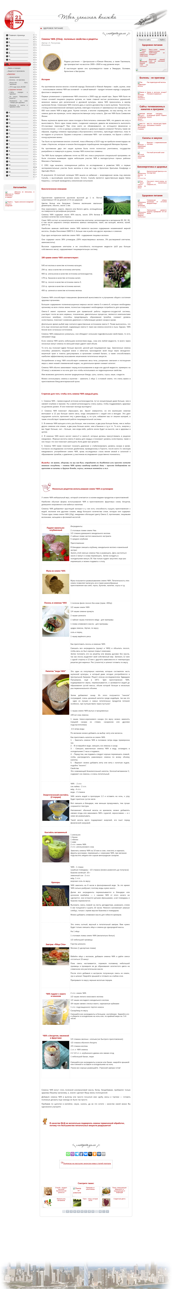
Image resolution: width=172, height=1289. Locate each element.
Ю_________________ (17, 172)
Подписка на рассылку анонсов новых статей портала (87, 1163)
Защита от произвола (16, 71)
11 (100, 1211)
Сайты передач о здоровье (19, 93)
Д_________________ (17, 53)
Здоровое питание (16, 89)
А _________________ (17, 39)
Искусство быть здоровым (19, 83)
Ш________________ (17, 165)
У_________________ (17, 147)
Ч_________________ (17, 161)
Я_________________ (17, 175)
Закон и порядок (14, 68)
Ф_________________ (17, 151)
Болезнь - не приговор (17, 80)
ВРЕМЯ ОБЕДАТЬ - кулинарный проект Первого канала (157, 115)
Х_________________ (17, 154)
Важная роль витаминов (61, 1199)
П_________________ (17, 133)
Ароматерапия (14, 77)
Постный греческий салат (155, 152)
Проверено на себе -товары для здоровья (19, 101)
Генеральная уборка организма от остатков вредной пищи (157, 201)
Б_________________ (17, 42)
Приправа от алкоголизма (90, 1188)
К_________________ (17, 116)
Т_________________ (17, 144)
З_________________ (17, 64)
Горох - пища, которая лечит (90, 1199)
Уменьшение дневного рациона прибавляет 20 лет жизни (157, 211)
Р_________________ (17, 137)
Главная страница (15, 35)
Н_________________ (17, 126)
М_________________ (17, 123)
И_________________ (17, 112)
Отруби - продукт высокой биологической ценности (61, 1190)
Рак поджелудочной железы (156, 82)
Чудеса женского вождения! (24, 202)
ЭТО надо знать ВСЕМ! (18, 87)
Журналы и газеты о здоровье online (19, 106)
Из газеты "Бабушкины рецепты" (19, 97)
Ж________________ (17, 60)
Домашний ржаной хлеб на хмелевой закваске (157, 61)
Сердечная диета (119, 1199)
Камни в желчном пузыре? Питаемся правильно (157, 93)
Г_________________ (17, 49)
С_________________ (17, 140)
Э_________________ (17, 168)
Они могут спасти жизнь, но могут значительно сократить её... (157, 182)
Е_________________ (17, 56)
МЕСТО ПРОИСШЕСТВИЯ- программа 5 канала (157, 124)
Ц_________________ (17, 158)
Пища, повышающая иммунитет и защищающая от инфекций (119, 1190)
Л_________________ (17, 119)
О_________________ (17, 130)
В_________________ (17, 46)
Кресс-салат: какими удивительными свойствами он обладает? (157, 52)
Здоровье (11, 74)
